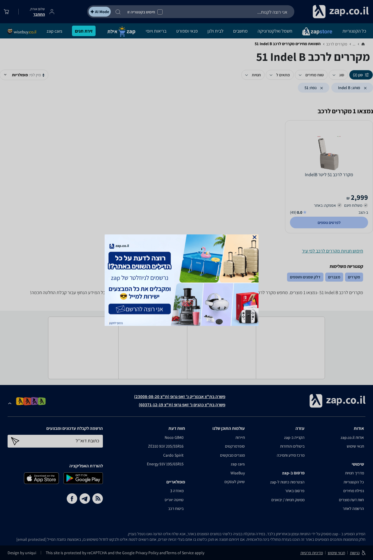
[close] (254, 237)
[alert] (186, 280)
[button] (254, 237)
